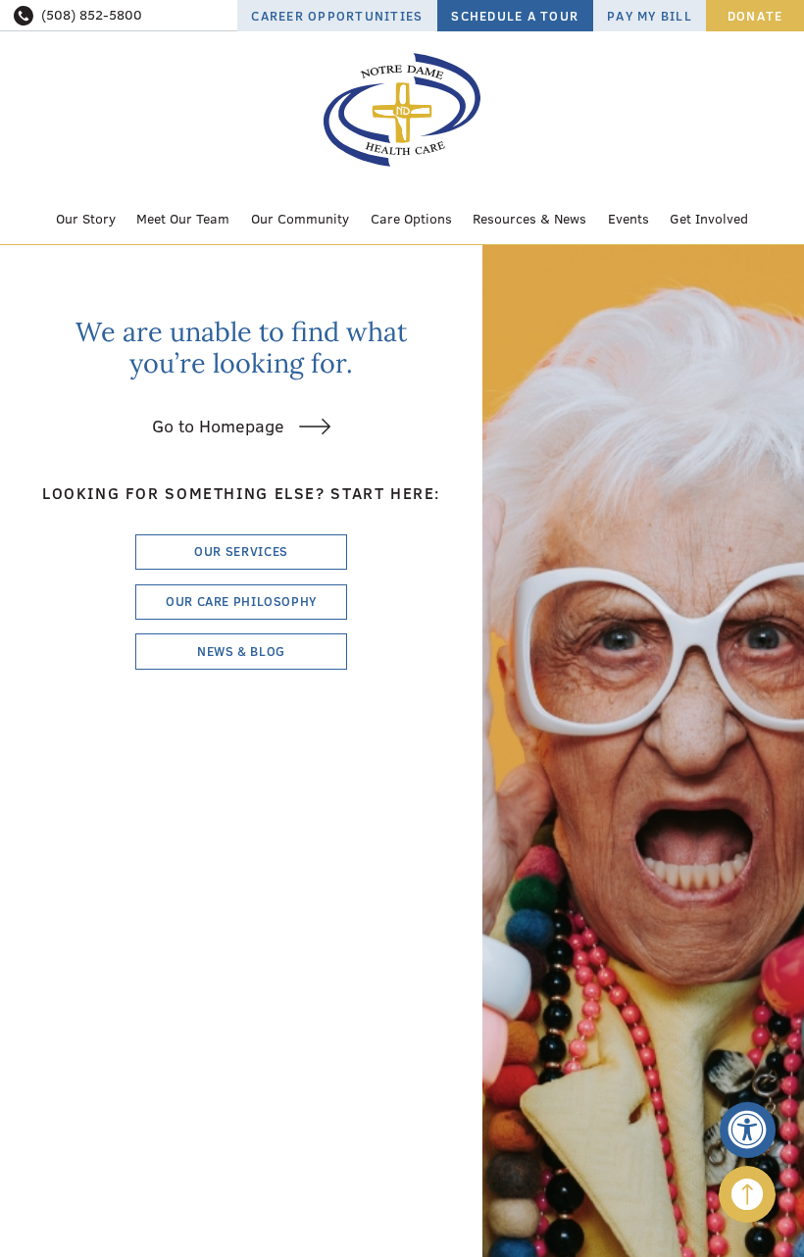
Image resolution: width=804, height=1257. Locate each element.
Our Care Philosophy (241, 601)
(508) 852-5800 (91, 15)
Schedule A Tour (514, 16)
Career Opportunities (337, 16)
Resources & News (529, 218)
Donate (755, 16)
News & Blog (241, 651)
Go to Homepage (218, 426)
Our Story (86, 218)
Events (628, 218)
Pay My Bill (649, 16)
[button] (748, 1130)
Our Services (241, 551)
